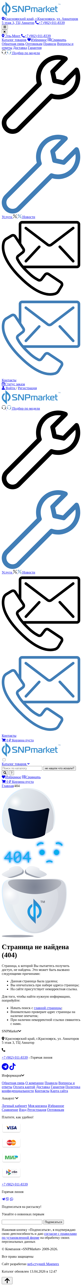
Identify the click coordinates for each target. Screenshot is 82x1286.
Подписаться (53, 1222)
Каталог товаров (14, 40)
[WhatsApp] (11, 1199)
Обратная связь (13, 44)
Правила (49, 44)
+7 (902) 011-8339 (15, 1057)
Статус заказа (15, 384)
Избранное (56, 1106)
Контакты (42, 1091)
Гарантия (35, 48)
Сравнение (10, 1110)
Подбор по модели (26, 53)
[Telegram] (3, 1199)
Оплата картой (24, 1087)
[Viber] (7, 1199)
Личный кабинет (14, 1106)
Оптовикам (33, 44)
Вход (22, 1110)
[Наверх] (7, 1280)
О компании (34, 1083)
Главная (8, 786)
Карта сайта (59, 1091)
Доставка (20, 48)
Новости (28, 217)
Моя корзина (37, 1106)
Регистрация (36, 1110)
